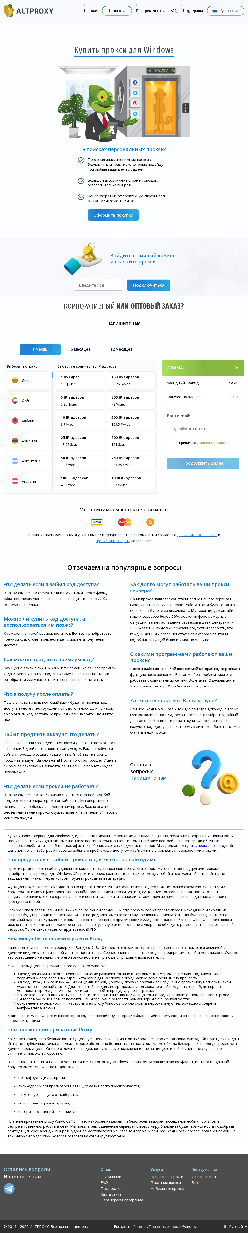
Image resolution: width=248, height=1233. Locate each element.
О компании (111, 1176)
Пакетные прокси (165, 1182)
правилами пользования (197, 534)
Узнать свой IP (204, 1176)
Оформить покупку (113, 215)
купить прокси (197, 845)
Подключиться (148, 285)
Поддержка (111, 1188)
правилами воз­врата (113, 540)
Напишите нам (124, 324)
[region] (29, 430)
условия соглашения (214, 443)
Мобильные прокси (167, 1188)
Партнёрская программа (122, 1200)
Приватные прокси (166, 1176)
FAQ (104, 1182)
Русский (236, 1226)
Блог (195, 1182)
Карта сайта (111, 1194)
